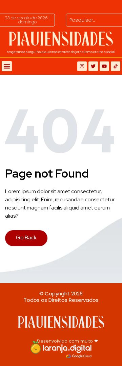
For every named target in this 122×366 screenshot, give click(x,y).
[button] (27, 20)
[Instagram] (82, 66)
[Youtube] (104, 66)
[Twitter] (93, 66)
